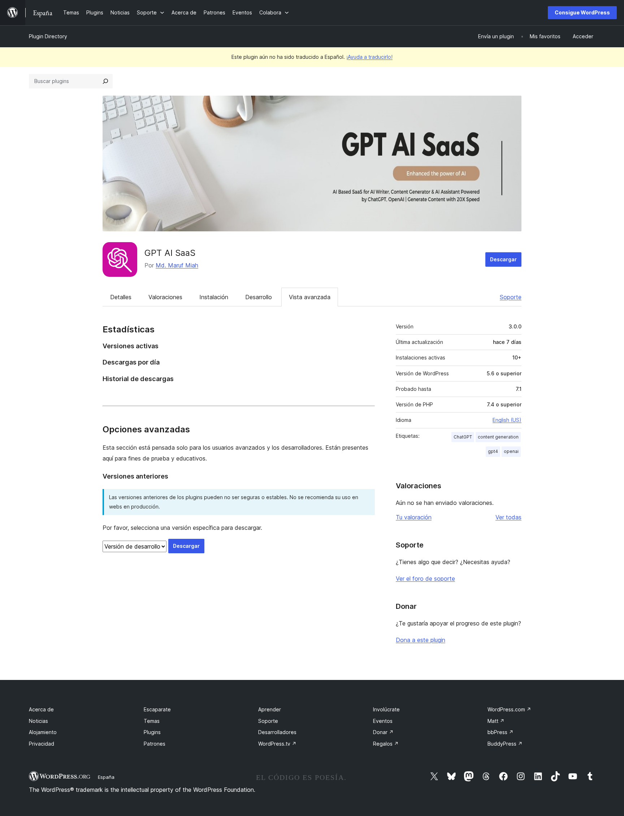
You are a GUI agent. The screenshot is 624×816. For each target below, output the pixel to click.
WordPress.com (509, 709)
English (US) (507, 420)
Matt (496, 721)
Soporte (510, 297)
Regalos (386, 744)
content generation (498, 437)
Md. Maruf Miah (177, 265)
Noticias (38, 721)
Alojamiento (43, 732)
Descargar (503, 259)
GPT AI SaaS (169, 253)
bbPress (501, 732)
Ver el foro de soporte (425, 578)
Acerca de (41, 709)
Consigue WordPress (582, 12)
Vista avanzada (309, 297)
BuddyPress (505, 744)
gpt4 (493, 451)
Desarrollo (258, 297)
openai (511, 451)
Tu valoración (414, 517)
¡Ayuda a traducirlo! (369, 57)
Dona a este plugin (420, 639)
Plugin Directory (48, 36)
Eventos (383, 721)
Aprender (269, 709)
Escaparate (157, 709)
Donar (383, 732)
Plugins (152, 732)
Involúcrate (386, 709)
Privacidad (41, 744)
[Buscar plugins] (105, 81)
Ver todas (508, 517)
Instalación (213, 297)
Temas (152, 721)
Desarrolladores (277, 732)
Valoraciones (165, 297)
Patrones (154, 744)
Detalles (120, 297)
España (106, 777)
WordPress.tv (277, 744)
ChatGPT (463, 437)
